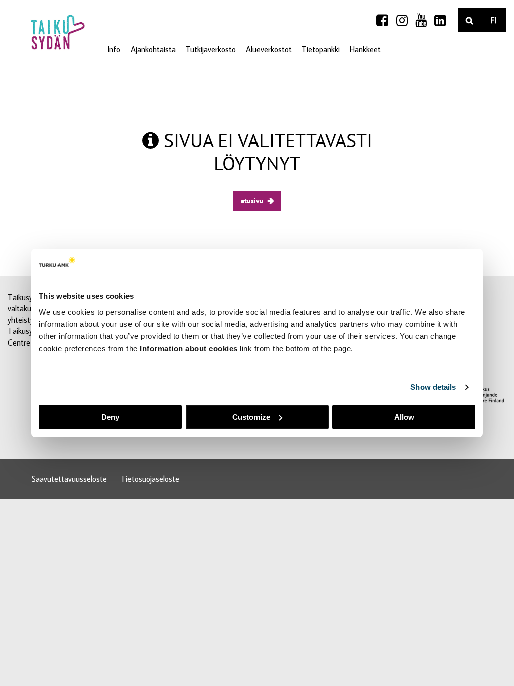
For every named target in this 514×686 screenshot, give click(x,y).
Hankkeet (365, 49)
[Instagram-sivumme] (402, 20)
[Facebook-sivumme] (382, 20)
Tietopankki (321, 49)
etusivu (252, 200)
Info (113, 49)
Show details (433, 387)
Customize (251, 417)
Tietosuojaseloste (150, 479)
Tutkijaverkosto (211, 49)
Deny (110, 417)
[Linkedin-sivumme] (440, 20)
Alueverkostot (269, 49)
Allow (404, 417)
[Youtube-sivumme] (421, 20)
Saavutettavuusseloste (69, 479)
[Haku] (470, 20)
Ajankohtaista (153, 49)
